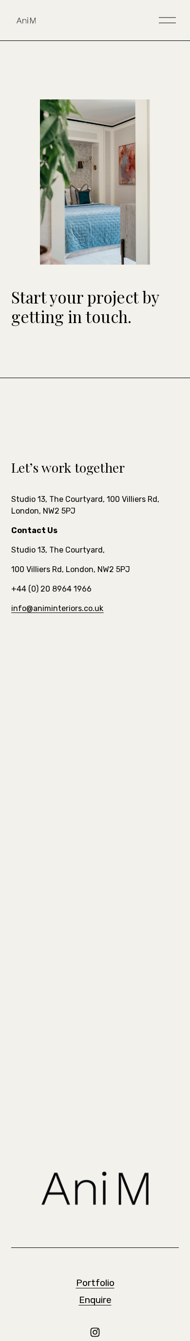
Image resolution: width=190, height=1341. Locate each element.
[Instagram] (95, 1332)
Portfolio (95, 1282)
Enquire (95, 1299)
